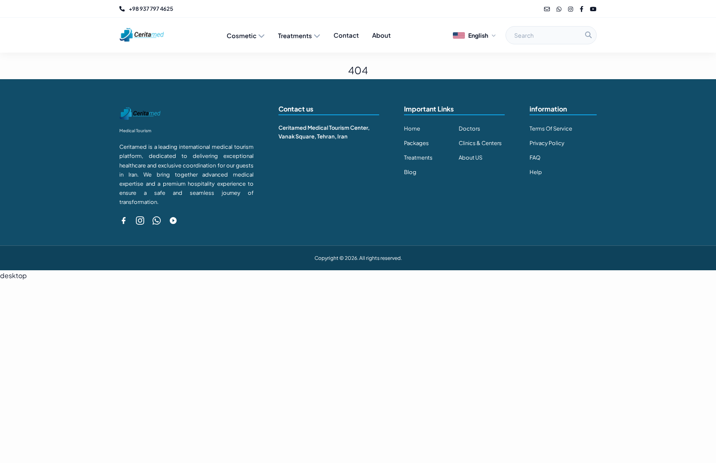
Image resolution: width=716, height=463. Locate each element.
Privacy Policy (547, 143)
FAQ (535, 157)
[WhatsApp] (558, 8)
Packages (416, 143)
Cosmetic (241, 35)
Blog (410, 172)
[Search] (588, 35)
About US (470, 157)
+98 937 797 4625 (151, 8)
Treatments (295, 35)
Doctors (469, 128)
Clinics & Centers (480, 143)
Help (536, 172)
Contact (346, 35)
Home (412, 128)
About (381, 35)
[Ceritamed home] (141, 35)
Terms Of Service (551, 128)
